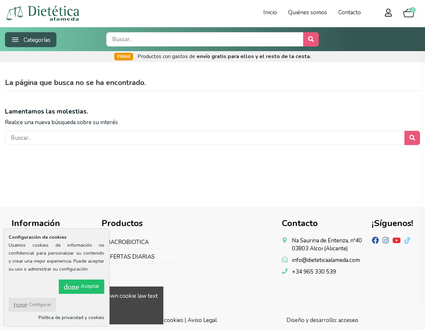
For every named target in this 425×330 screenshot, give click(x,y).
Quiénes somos (307, 12)
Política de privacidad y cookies (71, 317)
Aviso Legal (202, 320)
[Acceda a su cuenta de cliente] (388, 13)
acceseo (348, 320)
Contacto (349, 12)
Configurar (32, 304)
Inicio (270, 12)
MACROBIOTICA (127, 242)
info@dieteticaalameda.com (326, 260)
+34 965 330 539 (314, 272)
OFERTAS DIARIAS (130, 257)
